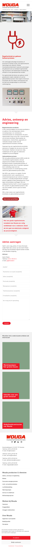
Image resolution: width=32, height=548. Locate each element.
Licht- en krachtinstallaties (9, 484)
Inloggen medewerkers (8, 510)
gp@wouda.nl (10, 260)
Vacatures (5, 504)
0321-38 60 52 (12, 259)
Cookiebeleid (11, 546)
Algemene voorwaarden (8, 518)
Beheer (4, 478)
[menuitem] (27, 5)
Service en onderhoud (8, 492)
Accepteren (16, 537)
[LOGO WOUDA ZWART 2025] (10, 5)
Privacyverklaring (19, 546)
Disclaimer (5, 524)
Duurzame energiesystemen (10, 481)
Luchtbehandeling (7, 487)
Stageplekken (6, 507)
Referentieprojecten (7, 495)
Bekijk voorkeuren (16, 542)
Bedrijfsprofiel (6, 521)
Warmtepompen (6, 490)
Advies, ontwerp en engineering (10, 475)
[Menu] (27, 5)
